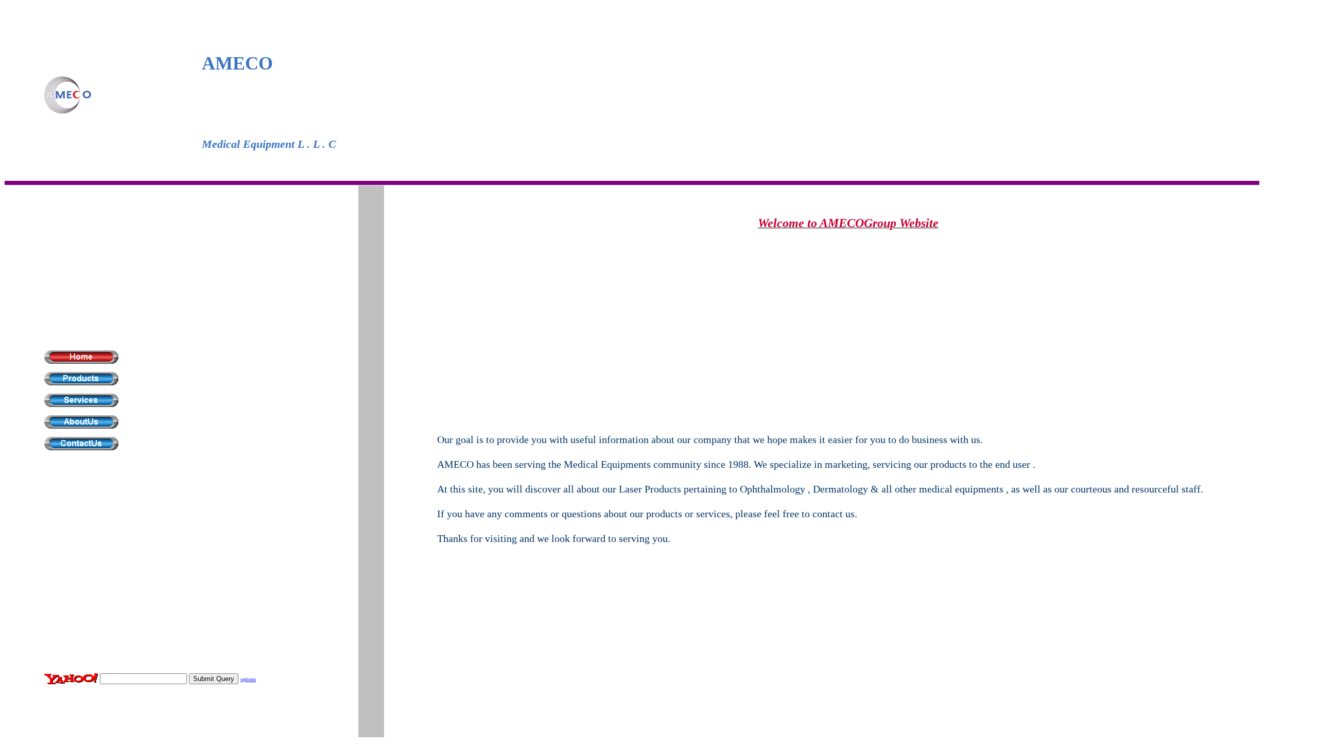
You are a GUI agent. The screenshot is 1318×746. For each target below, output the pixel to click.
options (248, 679)
